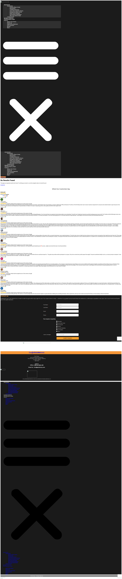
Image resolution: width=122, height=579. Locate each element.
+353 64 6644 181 (38, 365)
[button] (31, 90)
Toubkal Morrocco (12, 386)
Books (7, 402)
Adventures (6, 382)
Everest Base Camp (12, 384)
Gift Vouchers (9, 401)
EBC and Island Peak (13, 392)
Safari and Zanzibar (12, 390)
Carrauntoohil (10, 16)
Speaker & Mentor (8, 18)
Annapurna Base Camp (13, 389)
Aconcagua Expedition (13, 391)
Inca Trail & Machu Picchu (14, 388)
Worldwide (8, 383)
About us (8, 399)
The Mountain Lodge (9, 19)
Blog (8, 27)
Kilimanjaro (10, 385)
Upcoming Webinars (10, 400)
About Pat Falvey (9, 398)
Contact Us (3, 184)
